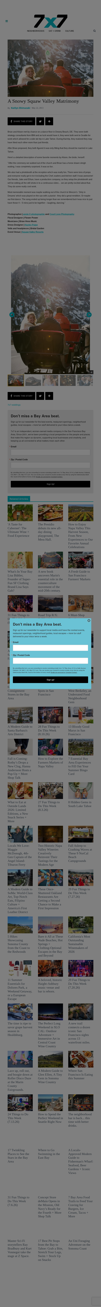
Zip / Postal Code (21, 655)
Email (15, 642)
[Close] (88, 620)
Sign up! (50, 679)
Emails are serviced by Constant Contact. (64, 672)
